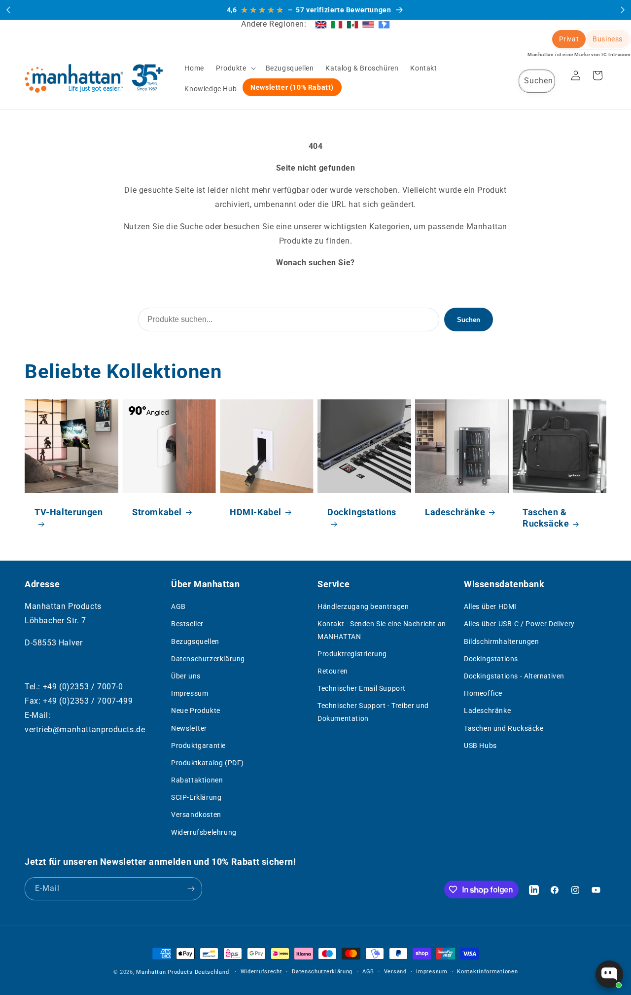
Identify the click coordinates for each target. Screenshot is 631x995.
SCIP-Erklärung (196, 797)
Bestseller (187, 624)
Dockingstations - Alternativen (514, 676)
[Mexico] (352, 24)
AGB (178, 606)
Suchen (468, 319)
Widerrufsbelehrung (204, 832)
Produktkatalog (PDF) (207, 763)
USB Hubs (480, 745)
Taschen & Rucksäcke (546, 518)
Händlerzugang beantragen (363, 606)
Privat (569, 39)
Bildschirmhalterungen (501, 641)
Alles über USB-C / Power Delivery (519, 624)
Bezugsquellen (195, 641)
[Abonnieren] (191, 888)
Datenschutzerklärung (208, 659)
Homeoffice (483, 693)
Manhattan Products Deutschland (182, 972)
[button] (235, 68)
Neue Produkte (195, 710)
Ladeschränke (455, 512)
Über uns (186, 676)
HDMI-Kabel (255, 512)
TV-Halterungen (69, 512)
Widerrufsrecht (261, 971)
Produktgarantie (198, 745)
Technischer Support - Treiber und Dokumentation (373, 712)
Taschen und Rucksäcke (504, 728)
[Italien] (337, 24)
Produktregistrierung (352, 654)
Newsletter (189, 728)
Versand (395, 971)
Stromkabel (157, 512)
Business (608, 39)
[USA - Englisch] (368, 24)
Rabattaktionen (197, 780)
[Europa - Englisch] (321, 24)
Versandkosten (196, 815)
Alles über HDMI (490, 606)
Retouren (332, 671)
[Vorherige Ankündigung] (8, 9)
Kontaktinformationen (487, 971)
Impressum (189, 693)
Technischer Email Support (361, 688)
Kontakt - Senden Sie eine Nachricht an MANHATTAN (381, 630)
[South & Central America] (384, 24)
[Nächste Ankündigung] (622, 9)
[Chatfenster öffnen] (609, 974)
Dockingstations (361, 512)
